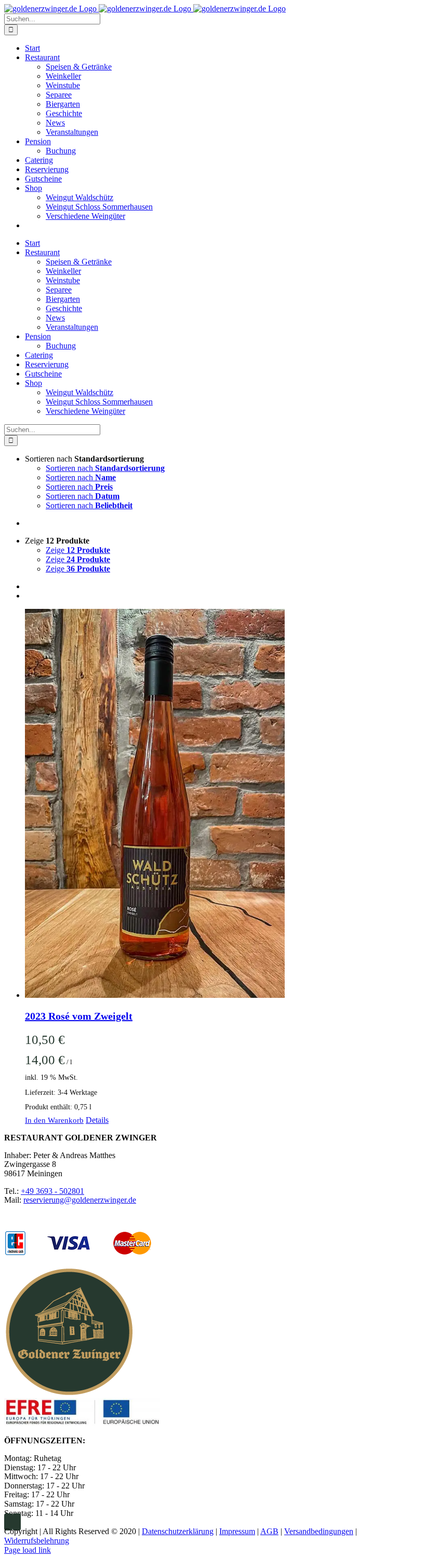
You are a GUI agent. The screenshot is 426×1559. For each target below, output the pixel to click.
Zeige (78, 550)
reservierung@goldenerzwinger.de (79, 1199)
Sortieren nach (105, 468)
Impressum (237, 1531)
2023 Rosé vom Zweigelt (78, 1016)
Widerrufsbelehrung (36, 1540)
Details (97, 1120)
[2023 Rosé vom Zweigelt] (223, 804)
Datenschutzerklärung (178, 1531)
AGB (269, 1531)
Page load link (27, 1550)
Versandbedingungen (318, 1531)
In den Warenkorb (54, 1120)
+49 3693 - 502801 (52, 1191)
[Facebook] (8, 1521)
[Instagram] (16, 1521)
